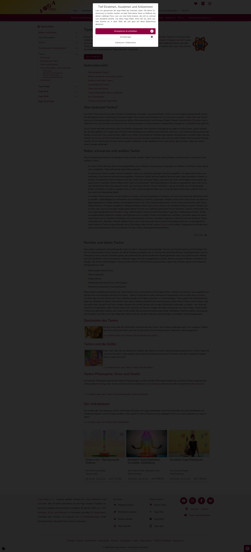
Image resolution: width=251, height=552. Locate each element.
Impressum (119, 42)
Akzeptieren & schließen (125, 31)
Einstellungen (125, 37)
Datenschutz (131, 42)
